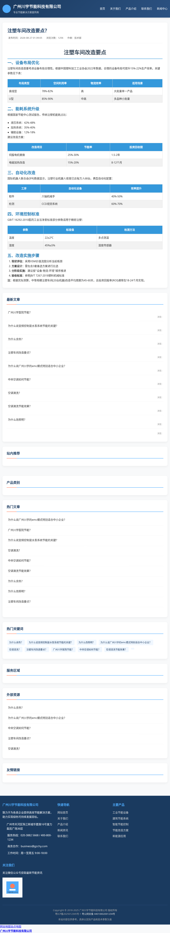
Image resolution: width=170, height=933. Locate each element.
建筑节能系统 (120, 818)
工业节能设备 (120, 812)
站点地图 (16, 926)
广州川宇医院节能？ (63, 649)
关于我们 (115, 8)
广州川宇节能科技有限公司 (16, 931)
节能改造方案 (120, 830)
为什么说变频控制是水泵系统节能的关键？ (51, 642)
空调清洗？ (15, 649)
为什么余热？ (16, 642)
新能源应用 (119, 836)
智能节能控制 (120, 824)
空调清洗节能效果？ (116, 649)
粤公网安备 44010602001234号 (98, 913)
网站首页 (62, 812)
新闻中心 (162, 8)
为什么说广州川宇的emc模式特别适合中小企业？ (126, 642)
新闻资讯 (62, 830)
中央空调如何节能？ (90, 649)
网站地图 (5, 926)
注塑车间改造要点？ (36, 649)
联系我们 (146, 8)
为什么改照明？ (87, 642)
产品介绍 (131, 8)
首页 (102, 8)
